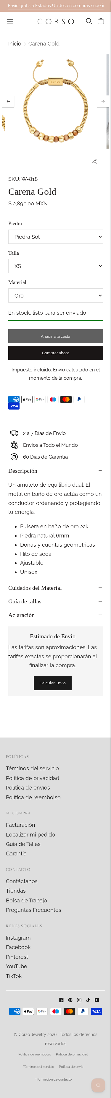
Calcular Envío (53, 683)
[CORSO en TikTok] (88, 1000)
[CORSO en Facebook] (61, 1000)
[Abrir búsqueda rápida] (89, 21)
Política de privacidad (32, 778)
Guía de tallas (24, 601)
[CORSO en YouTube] (97, 1000)
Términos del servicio (32, 768)
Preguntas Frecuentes (33, 910)
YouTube (16, 966)
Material (17, 282)
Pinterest (17, 957)
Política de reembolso (33, 797)
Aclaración (21, 615)
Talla (13, 253)
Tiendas (16, 891)
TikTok (14, 976)
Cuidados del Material (35, 587)
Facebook (18, 947)
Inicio (14, 43)
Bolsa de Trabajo (26, 900)
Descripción (22, 470)
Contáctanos (22, 881)
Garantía (16, 853)
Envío (59, 370)
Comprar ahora (55, 353)
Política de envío (71, 1067)
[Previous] (8, 101)
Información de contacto (53, 1079)
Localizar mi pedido (30, 834)
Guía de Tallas (23, 844)
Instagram (18, 938)
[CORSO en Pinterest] (70, 1000)
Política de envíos (28, 787)
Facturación (20, 825)
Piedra (15, 223)
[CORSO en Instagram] (79, 1000)
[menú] (10, 21)
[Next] (103, 101)
